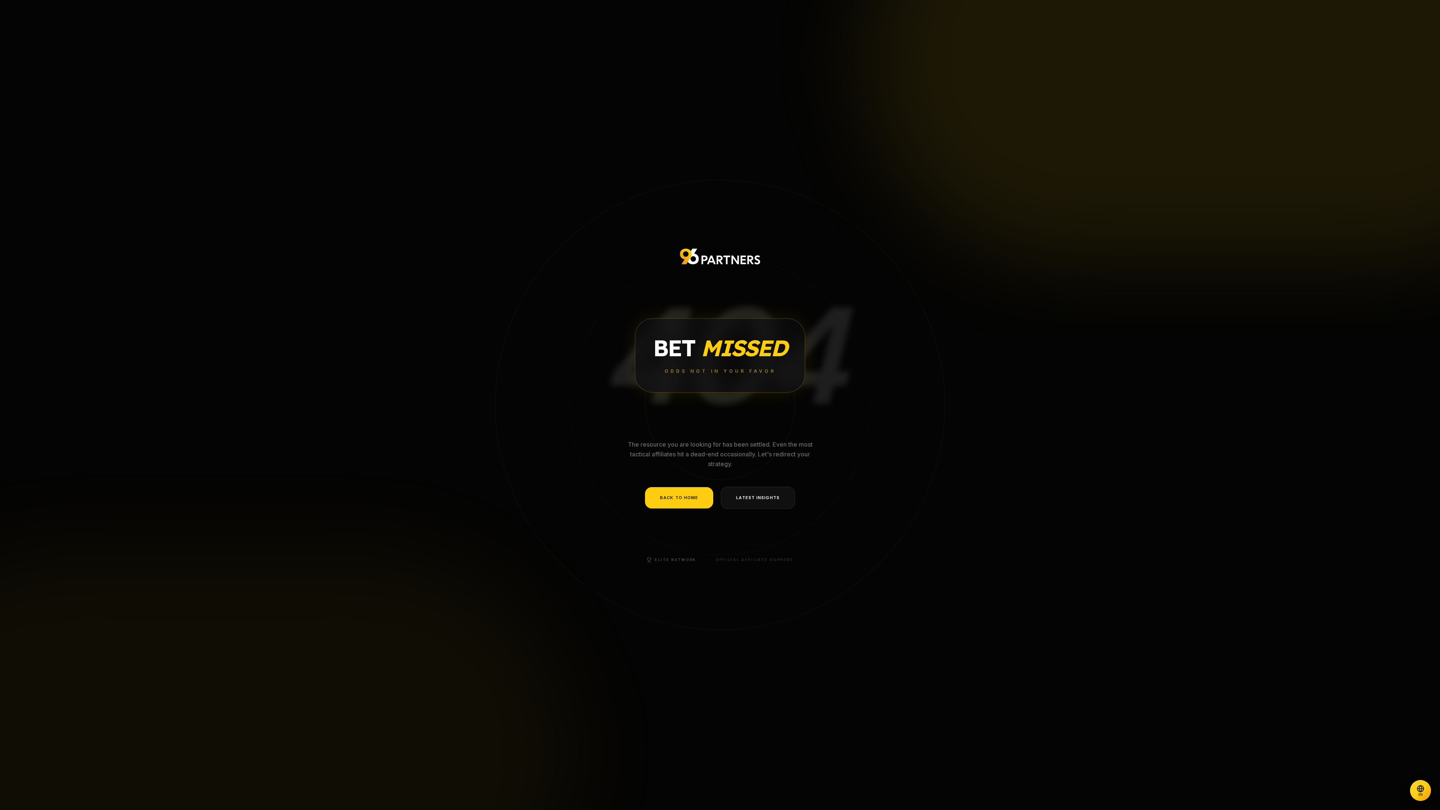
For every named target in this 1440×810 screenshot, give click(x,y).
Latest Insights (758, 497)
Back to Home (679, 497)
